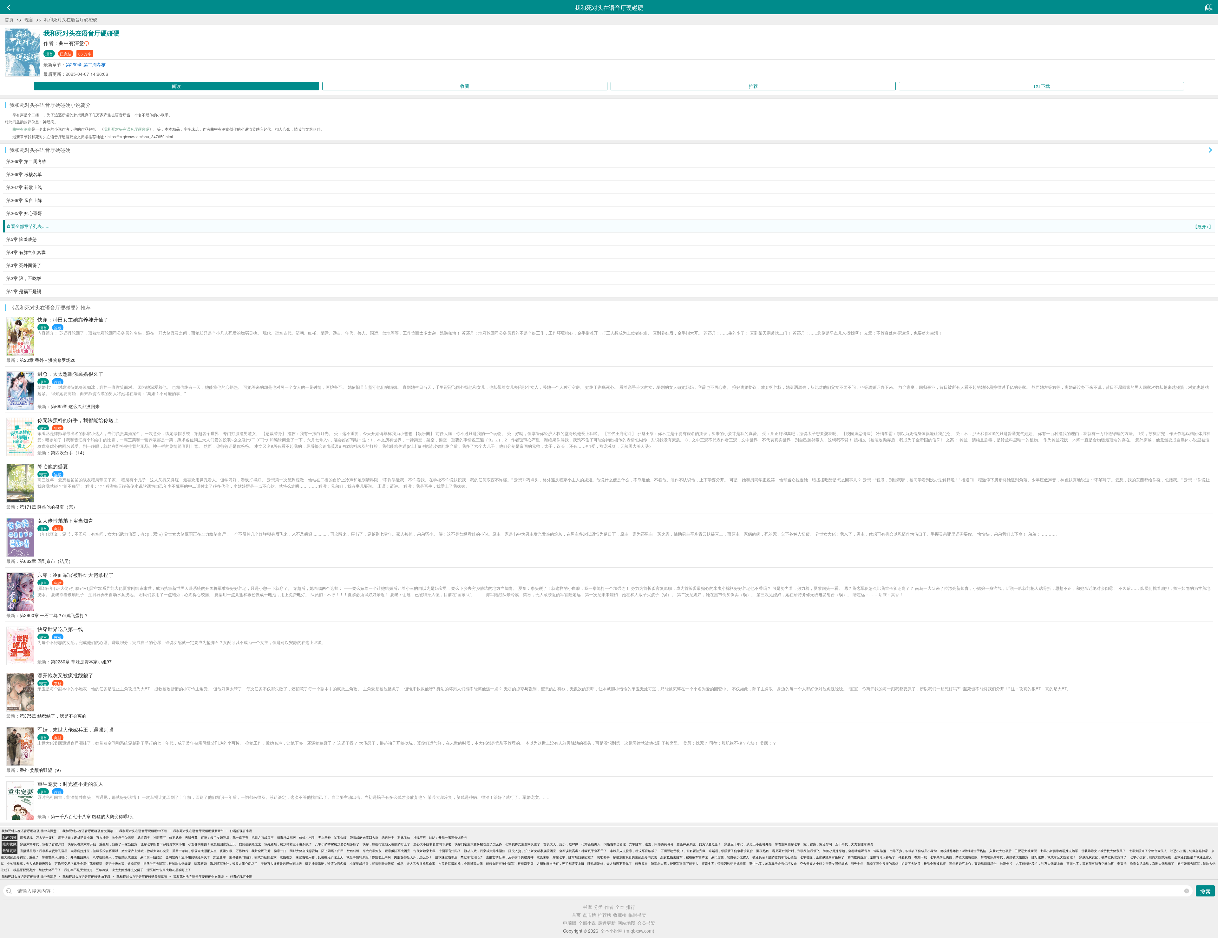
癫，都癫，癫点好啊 (817, 844)
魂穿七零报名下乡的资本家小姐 (163, 844)
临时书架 (637, 915)
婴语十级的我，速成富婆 (122, 863)
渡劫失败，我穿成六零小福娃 (484, 851)
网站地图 (626, 923)
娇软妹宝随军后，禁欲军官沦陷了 (459, 857)
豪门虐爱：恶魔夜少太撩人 (730, 857)
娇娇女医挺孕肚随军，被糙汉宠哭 (510, 863)
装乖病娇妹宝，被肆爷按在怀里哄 (94, 851)
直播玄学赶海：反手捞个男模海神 (510, 857)
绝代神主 (388, 837)
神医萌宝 (159, 837)
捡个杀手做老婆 (123, 837)
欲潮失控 (1006, 863)
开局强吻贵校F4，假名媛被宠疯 (683, 851)
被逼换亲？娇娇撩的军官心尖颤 (774, 857)
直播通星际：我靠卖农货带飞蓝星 (44, 851)
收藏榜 (619, 915)
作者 (609, 907)
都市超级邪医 (286, 837)
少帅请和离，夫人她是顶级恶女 (29, 863)
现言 (28, 19)
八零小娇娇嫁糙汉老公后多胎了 (337, 844)
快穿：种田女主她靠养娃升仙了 (72, 319)
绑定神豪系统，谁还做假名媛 (325, 863)
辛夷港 (1122, 863)
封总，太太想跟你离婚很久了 (70, 373)
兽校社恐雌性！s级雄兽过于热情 (963, 851)
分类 (598, 907)
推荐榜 (604, 915)
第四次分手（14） (69, 452)
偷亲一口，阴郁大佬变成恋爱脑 (296, 851)
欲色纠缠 (353, 851)
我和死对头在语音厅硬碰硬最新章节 (198, 831)
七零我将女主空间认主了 (522, 844)
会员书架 (646, 923)
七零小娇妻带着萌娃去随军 (1059, 851)
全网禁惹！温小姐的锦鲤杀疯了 (188, 857)
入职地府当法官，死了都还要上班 (560, 863)
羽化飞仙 (403, 837)
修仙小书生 (307, 837)
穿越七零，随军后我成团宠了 (573, 857)
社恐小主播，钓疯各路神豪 (1189, 851)
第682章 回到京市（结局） (46, 561)
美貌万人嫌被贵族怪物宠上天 (281, 863)
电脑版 (569, 923)
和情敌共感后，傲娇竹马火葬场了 (871, 857)
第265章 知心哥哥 (24, 213)
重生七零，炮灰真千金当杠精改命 (773, 863)
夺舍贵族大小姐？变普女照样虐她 (824, 863)
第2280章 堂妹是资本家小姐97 (81, 661)
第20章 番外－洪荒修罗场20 (47, 360)
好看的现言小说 (241, 831)
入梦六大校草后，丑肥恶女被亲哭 (1013, 851)
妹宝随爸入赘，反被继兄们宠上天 (319, 857)
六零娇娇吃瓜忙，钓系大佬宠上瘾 (1039, 863)
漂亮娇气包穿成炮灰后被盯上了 (169, 870)
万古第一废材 (45, 837)
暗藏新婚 (200, 863)
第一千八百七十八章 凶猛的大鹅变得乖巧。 (93, 816)
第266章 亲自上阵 (24, 200)
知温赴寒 (219, 857)
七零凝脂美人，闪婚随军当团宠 (603, 844)
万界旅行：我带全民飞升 (253, 851)
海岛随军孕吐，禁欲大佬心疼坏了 (234, 863)
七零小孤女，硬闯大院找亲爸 (1150, 857)
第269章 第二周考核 (86, 64)
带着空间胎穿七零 (787, 844)
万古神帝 (102, 837)
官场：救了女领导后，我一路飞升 (224, 837)
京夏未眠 (543, 857)
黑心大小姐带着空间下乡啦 (432, 844)
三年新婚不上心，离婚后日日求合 (973, 863)
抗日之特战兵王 (263, 837)
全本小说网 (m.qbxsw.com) (627, 931)
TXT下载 (1041, 86)
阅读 (176, 86)
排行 (630, 907)
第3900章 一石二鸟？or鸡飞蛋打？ (54, 615)
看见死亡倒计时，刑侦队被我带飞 (796, 851)
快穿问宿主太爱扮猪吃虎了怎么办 (478, 844)
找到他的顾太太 (250, 844)
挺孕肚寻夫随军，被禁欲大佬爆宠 (167, 863)
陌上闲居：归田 (332, 851)
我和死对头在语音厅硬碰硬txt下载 (143, 831)
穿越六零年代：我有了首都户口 (42, 844)
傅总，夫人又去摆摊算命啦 (416, 863)
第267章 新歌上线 (24, 187)
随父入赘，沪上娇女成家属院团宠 (532, 851)
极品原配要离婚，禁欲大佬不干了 (37, 870)
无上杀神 (324, 837)
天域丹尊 (191, 837)
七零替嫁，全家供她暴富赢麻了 (822, 857)
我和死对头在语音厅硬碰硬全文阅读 (87, 831)
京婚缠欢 (286, 857)
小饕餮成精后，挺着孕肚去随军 (372, 863)
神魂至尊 (419, 837)
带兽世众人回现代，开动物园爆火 (65, 857)
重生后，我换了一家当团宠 (118, 844)
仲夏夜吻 (904, 857)
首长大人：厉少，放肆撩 (560, 844)
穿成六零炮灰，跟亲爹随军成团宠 (386, 851)
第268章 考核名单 (24, 174)
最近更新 (607, 923)
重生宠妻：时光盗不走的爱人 (70, 783)
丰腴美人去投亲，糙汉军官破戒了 (634, 851)
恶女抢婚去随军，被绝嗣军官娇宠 (684, 857)
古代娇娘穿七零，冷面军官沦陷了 (437, 851)
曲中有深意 (71, 43)
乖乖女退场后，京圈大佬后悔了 (1152, 863)
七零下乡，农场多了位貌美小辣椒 (913, 851)
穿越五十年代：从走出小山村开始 (748, 844)
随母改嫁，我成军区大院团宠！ (1053, 857)
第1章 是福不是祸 (23, 291)
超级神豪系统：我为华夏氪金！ (699, 844)
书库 (587, 907)
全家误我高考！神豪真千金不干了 (583, 851)
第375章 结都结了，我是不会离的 (53, 716)
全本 (619, 907)
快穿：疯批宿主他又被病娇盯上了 (386, 844)
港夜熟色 (762, 851)
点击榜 (589, 915)
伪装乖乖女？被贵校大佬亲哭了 (1103, 851)
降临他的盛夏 (52, 466)
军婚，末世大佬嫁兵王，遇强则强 (75, 729)
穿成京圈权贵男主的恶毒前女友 (635, 857)
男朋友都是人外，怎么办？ (413, 857)
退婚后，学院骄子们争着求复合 (731, 851)
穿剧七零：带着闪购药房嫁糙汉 (724, 863)
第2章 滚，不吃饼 (23, 278)
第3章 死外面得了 (23, 265)
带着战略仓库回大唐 (364, 837)
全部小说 (587, 923)
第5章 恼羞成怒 (21, 239)
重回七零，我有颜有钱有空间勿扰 (1090, 863)
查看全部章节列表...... (609, 226)
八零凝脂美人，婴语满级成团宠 (115, 857)
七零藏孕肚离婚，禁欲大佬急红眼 (954, 857)
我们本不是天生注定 (78, 870)
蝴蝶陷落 (880, 851)
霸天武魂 (26, 837)
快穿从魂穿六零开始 (82, 844)
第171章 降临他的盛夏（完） (48, 507)
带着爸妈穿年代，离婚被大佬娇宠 (1004, 857)
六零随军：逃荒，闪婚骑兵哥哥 (651, 844)
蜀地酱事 (603, 857)
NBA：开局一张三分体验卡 (448, 837)
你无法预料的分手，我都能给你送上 (78, 420)
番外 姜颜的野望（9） (41, 770)
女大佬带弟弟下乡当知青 (65, 520)
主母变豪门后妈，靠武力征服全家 (253, 857)
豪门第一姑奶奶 (151, 857)
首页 (9, 19)
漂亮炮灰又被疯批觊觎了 (65, 675)
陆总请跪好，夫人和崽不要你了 (609, 863)
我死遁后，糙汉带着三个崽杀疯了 (288, 844)
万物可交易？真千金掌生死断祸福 (78, 863)
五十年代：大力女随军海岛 (854, 844)
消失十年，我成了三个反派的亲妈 (874, 863)
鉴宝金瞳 (340, 837)
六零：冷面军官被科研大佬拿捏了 (75, 574)
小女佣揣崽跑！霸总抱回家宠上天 (212, 844)
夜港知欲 (226, 851)
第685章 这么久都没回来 (75, 406)
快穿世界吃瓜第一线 (60, 629)
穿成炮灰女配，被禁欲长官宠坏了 (1103, 857)
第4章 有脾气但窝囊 (26, 252)
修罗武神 (175, 837)
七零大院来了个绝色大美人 (1148, 851)
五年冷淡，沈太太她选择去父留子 (119, 870)
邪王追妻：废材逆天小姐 (75, 837)
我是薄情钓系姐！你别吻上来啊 (368, 857)
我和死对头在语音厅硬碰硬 (70, 19)
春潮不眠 (920, 857)
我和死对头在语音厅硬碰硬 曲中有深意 (29, 831)
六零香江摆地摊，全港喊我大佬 (460, 863)
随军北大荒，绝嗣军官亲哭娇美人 (674, 863)
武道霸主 (143, 837)
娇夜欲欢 (641, 863)
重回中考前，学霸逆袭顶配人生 (194, 851)
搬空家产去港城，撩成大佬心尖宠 (145, 851)
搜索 (1205, 891)
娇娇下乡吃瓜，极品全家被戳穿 (923, 863)
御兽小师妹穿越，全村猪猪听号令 (846, 851)
